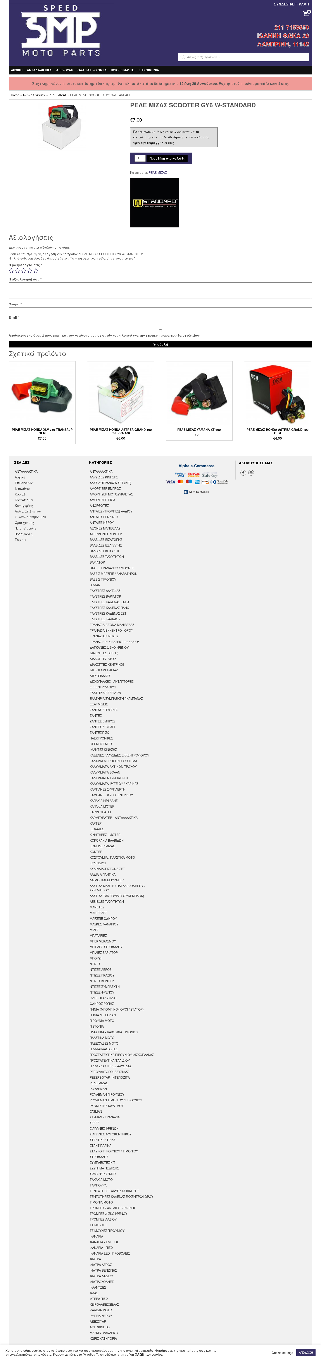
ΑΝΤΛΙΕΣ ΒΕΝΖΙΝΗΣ (104, 517)
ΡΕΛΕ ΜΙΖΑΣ (58, 95)
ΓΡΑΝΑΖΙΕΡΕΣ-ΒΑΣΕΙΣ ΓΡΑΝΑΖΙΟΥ (115, 642)
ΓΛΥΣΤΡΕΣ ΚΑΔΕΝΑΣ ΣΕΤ (108, 613)
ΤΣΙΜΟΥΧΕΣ (98, 1225)
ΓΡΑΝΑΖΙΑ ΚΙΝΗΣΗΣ (104, 636)
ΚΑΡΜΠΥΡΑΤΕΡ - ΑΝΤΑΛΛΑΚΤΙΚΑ (114, 817)
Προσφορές (24, 534)
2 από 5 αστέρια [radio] (17, 270)
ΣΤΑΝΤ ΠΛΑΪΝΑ (100, 1145)
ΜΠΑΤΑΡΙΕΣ (98, 935)
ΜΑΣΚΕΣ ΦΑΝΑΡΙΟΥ (104, 924)
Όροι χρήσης (24, 522)
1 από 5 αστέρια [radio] (11, 270)
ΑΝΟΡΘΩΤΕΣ (99, 505)
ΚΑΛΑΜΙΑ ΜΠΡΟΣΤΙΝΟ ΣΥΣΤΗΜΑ (113, 761)
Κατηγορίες (24, 505)
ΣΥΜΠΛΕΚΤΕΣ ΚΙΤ (102, 1162)
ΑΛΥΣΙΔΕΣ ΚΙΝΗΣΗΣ (104, 477)
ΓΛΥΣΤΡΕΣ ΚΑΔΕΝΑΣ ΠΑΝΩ (109, 607)
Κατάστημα (24, 500)
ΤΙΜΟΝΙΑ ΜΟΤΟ (101, 1202)
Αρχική (20, 477)
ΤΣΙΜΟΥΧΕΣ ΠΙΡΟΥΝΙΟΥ (107, 1230)
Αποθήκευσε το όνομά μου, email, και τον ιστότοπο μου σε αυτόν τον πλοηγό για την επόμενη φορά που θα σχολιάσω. (104, 335)
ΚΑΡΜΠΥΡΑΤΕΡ (101, 812)
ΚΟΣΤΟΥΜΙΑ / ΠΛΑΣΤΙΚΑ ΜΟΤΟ (112, 857)
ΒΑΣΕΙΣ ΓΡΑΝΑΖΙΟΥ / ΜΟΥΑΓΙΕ (112, 568)
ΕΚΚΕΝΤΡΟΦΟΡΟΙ (103, 687)
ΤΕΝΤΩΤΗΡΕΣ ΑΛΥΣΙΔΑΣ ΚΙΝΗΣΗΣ (114, 1191)
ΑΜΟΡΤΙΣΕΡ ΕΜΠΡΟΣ (105, 488)
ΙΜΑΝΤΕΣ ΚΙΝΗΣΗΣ (103, 749)
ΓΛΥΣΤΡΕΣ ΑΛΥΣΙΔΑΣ (105, 590)
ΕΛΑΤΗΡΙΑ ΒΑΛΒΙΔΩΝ (105, 693)
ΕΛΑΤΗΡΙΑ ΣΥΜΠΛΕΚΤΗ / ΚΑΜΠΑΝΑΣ (116, 698)
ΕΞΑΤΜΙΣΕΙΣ (99, 704)
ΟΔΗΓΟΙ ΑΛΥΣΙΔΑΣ (103, 998)
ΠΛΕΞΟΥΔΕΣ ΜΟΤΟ (104, 1043)
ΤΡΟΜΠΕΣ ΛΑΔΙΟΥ (103, 1219)
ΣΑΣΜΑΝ (96, 1111)
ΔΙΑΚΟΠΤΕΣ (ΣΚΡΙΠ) (104, 653)
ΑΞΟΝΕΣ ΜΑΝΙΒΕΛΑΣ (105, 528)
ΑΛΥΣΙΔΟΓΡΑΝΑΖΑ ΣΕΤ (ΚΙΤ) (110, 483)
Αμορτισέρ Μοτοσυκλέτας (111, 494)
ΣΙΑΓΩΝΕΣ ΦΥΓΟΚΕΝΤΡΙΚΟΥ (110, 1134)
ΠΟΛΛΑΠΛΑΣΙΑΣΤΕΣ (104, 1049)
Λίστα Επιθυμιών (28, 511)
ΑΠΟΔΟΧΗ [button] (306, 1352)
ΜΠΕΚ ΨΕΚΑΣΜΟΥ (103, 941)
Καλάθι (21, 494)
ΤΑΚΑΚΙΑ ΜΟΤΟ (101, 1179)
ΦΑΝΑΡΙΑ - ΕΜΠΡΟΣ (104, 1242)
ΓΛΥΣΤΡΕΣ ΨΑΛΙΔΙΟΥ (105, 619)
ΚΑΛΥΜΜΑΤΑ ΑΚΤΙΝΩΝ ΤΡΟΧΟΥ (113, 766)
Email (14, 317)
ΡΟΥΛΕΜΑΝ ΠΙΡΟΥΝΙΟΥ (107, 1094)
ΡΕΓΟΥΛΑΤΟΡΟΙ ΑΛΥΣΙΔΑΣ (109, 1071)
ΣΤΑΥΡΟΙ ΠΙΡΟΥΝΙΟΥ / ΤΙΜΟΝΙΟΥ (114, 1151)
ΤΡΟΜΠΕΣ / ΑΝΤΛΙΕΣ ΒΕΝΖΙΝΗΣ (113, 1208)
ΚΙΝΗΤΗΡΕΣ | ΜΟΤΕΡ (105, 834)
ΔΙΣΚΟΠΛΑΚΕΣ (100, 676)
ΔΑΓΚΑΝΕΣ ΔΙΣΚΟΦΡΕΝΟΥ (109, 647)
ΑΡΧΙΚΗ (16, 70)
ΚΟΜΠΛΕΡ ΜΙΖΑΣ (102, 846)
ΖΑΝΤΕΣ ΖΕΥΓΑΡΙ (102, 727)
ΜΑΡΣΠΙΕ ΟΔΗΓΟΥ (103, 918)
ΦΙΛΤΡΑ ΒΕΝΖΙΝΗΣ (103, 1270)
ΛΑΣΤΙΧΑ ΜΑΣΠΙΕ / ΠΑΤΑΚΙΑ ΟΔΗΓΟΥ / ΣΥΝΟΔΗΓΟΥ (117, 888)
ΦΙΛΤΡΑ (95, 1259)
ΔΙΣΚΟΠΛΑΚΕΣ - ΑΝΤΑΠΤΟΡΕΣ (111, 681)
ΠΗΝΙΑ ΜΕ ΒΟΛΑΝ (103, 1015)
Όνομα (15, 304)
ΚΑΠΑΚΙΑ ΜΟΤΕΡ (102, 806)
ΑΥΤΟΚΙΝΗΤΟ (100, 1327)
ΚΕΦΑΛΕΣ (97, 829)
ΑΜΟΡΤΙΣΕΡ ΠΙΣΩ (102, 500)
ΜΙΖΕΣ (94, 930)
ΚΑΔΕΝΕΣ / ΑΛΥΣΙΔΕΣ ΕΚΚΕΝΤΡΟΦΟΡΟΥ (119, 755)
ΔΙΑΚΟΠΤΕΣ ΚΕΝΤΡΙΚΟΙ (107, 664)
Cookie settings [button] (282, 1353)
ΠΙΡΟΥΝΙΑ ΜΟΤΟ (102, 1020)
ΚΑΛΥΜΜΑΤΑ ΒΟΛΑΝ (105, 772)
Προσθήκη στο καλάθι (167, 158)
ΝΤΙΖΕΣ (95, 964)
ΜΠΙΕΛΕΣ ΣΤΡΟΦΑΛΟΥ (106, 947)
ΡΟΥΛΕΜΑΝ (98, 1089)
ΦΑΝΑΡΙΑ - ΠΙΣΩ (101, 1247)
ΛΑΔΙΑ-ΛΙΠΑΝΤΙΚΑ (103, 874)
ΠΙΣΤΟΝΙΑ (97, 1026)
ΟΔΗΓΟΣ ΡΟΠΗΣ (102, 1003)
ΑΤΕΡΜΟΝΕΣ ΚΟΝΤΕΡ (106, 534)
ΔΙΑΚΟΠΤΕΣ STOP (103, 659)
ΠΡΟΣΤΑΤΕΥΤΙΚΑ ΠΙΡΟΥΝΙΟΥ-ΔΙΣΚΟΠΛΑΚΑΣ (122, 1054)
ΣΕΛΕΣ (94, 1123)
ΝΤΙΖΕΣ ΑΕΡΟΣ (100, 969)
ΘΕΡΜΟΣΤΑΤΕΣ (101, 744)
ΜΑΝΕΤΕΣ (97, 907)
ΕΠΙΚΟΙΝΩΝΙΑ (149, 70)
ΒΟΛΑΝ (95, 585)
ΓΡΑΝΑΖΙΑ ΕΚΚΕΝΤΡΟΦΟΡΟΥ (111, 630)
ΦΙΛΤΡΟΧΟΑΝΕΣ (102, 1281)
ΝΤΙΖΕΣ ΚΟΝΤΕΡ (102, 981)
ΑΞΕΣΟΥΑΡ (64, 70)
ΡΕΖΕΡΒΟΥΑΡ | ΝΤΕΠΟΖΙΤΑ (110, 1077)
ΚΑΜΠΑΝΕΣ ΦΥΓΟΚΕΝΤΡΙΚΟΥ (111, 795)
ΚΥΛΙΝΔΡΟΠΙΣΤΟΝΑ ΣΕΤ (107, 869)
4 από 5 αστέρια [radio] (29, 270)
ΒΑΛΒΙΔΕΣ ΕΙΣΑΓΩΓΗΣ (106, 539)
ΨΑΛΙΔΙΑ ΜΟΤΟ (101, 1310)
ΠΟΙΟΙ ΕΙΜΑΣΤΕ (122, 70)
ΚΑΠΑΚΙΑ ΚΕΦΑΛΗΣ (103, 800)
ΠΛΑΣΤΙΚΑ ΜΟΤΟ (102, 1037)
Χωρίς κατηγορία (103, 1338)
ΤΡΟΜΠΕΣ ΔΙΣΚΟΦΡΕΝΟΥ (108, 1213)
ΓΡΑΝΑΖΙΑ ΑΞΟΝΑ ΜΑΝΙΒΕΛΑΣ (112, 624)
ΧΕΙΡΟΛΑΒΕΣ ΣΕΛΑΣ (104, 1304)
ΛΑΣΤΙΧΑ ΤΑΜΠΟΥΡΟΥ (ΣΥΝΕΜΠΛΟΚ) (117, 896)
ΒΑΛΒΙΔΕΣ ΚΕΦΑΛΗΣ (104, 551)
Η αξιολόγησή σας (25, 279)
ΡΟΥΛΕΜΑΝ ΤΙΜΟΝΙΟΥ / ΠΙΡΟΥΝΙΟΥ (116, 1100)
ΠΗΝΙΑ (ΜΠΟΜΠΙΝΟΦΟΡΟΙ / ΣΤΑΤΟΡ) (117, 1009)
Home (15, 95)
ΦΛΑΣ (94, 1293)
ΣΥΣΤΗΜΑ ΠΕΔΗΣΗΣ (104, 1168)
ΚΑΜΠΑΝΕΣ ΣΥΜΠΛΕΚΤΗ (107, 789)
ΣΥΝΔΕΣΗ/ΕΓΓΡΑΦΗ (291, 4)
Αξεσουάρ (98, 1321)
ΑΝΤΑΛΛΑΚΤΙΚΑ (39, 70)
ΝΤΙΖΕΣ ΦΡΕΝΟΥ (102, 992)
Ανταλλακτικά (34, 95)
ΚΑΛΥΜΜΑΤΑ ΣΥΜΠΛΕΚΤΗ (109, 778)
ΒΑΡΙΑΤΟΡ (97, 562)
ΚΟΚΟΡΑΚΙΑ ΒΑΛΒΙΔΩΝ (107, 840)
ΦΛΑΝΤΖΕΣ (98, 1287)
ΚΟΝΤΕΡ (96, 851)
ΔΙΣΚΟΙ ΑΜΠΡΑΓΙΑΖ (104, 670)
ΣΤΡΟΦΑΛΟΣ (99, 1157)
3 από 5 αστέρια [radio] (23, 270)
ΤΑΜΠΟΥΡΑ (98, 1185)
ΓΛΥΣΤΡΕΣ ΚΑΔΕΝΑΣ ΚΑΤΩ (109, 602)
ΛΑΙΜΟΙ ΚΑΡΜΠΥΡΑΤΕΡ (107, 880)
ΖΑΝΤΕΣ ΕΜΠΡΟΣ (102, 721)
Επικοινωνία (24, 483)
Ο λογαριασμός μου (30, 517)
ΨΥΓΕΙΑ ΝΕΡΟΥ (101, 1316)
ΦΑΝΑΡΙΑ (96, 1236)
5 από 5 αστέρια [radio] (35, 270)
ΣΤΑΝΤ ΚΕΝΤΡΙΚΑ (102, 1140)
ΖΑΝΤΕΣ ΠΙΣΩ (99, 732)
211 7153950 (291, 27)
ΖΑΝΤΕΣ (96, 715)
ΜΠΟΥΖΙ (96, 958)
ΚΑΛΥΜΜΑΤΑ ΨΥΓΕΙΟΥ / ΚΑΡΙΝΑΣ (114, 783)
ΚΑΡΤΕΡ (96, 823)
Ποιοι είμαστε (25, 528)
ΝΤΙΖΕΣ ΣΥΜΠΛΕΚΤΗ (105, 986)
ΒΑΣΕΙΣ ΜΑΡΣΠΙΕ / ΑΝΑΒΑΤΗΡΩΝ (113, 573)
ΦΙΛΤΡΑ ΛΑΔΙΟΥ (101, 1276)
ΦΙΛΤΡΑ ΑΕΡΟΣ (101, 1264)
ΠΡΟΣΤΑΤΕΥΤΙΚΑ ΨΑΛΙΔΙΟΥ (110, 1060)
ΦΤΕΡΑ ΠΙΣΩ (99, 1298)
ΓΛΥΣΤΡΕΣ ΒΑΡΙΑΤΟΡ (105, 596)
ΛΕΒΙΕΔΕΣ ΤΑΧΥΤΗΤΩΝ (107, 901)
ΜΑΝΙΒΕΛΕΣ (98, 913)
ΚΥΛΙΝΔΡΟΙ (98, 863)
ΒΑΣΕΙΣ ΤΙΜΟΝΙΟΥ (103, 579)
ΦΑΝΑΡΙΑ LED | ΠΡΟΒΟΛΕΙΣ (110, 1253)
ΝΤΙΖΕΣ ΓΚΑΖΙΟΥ (102, 975)
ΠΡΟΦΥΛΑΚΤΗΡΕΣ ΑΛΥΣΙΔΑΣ (110, 1066)
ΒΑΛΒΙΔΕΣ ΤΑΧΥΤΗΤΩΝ (107, 556)
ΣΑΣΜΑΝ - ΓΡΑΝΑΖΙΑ (105, 1117)
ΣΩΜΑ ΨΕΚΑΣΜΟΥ (103, 1174)
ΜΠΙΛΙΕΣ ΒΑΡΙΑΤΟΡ (104, 952)
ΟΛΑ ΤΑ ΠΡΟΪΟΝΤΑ (92, 70)
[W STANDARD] (154, 202)
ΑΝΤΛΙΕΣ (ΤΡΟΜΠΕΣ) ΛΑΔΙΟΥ (111, 511)
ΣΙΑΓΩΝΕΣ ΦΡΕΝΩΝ (104, 1128)
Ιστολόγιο (22, 488)
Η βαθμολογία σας (25, 265)
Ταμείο (20, 539)
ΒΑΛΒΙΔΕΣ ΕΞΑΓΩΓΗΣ (106, 545)
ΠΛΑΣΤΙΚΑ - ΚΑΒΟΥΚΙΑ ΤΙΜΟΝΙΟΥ (114, 1032)
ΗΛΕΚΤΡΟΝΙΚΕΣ (101, 738)
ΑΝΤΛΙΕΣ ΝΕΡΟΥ (102, 522)
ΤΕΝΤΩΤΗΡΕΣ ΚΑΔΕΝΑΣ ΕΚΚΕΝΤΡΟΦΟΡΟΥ (121, 1196)
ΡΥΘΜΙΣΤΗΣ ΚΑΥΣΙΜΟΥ (107, 1106)
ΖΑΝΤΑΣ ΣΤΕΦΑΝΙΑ (103, 710)
